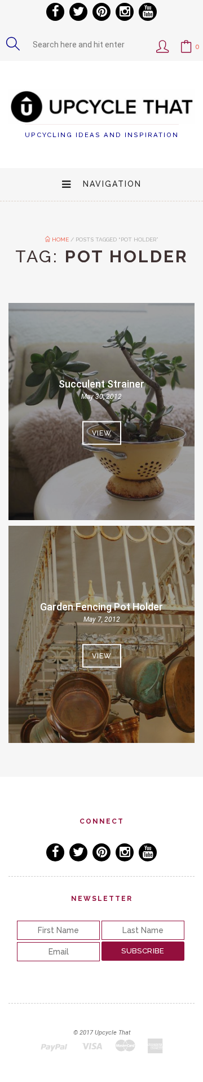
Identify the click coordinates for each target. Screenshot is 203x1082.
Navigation (112, 183)
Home (59, 239)
